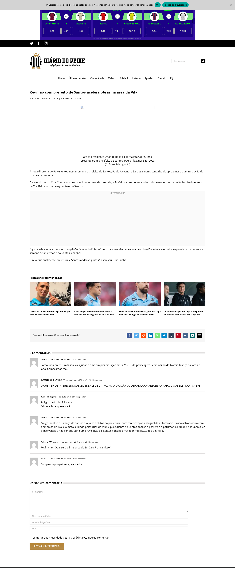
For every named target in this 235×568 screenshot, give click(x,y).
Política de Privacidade (175, 5)
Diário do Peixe (42, 98)
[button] (171, 78)
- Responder (82, 359)
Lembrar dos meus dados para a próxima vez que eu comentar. (71, 537)
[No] (231, 4)
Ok (157, 5)
